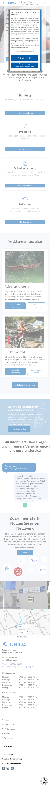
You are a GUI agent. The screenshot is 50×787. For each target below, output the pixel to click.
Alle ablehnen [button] (24, 65)
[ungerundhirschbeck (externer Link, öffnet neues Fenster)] (8, 766)
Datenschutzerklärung (13, 757)
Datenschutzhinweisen (21, 42)
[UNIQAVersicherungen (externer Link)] (12, 766)
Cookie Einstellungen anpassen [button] (25, 51)
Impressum (8, 753)
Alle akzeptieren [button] (24, 58)
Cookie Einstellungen (12, 762)
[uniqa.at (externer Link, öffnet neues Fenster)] (3, 766)
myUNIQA (8, 744)
